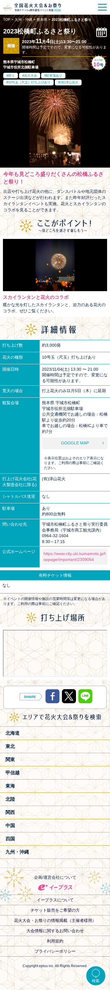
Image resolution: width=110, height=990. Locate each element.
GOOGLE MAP (75, 443)
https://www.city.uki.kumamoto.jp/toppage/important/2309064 (74, 556)
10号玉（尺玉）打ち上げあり (29, 82)
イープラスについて (55, 900)
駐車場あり (54, 75)
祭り (11, 75)
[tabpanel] (55, 127)
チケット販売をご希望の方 (55, 910)
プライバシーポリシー (55, 951)
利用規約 (55, 941)
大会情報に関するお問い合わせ (55, 930)
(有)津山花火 (69, 82)
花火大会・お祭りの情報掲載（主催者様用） (55, 920)
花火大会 (30, 75)
